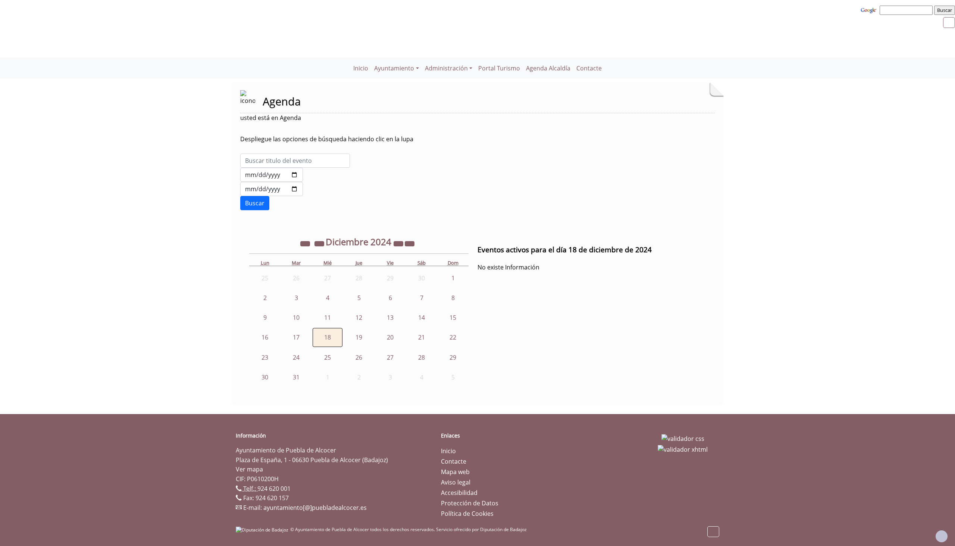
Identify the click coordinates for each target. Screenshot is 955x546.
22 (453, 337)
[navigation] (907, 10)
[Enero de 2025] (409, 243)
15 (453, 317)
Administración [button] (446, 68)
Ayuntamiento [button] (394, 68)
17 (296, 337)
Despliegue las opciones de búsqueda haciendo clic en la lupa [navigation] (326, 139)
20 (390, 337)
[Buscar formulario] (254, 203)
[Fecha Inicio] (271, 175)
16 (265, 337)
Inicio (360, 68)
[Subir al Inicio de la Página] (942, 536)
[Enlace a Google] (870, 10)
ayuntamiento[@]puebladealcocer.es (315, 508)
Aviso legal (455, 482)
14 (421, 317)
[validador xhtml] (683, 449)
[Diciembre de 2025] (399, 243)
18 (327, 337)
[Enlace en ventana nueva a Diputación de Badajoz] (263, 529)
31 (296, 377)
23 (265, 357)
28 (421, 357)
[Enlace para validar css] (682, 438)
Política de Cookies (467, 513)
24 (296, 357)
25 (327, 357)
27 (390, 357)
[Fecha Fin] (271, 189)
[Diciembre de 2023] (305, 243)
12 (359, 317)
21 (421, 337)
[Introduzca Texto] (295, 161)
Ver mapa (249, 469)
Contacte (589, 68)
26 (359, 357)
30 (265, 377)
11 (327, 317)
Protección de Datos (469, 503)
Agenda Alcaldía (548, 68)
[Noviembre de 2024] (320, 243)
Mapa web (455, 472)
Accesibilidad (459, 493)
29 (453, 357)
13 (390, 317)
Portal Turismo (499, 68)
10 (296, 317)
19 (359, 337)
